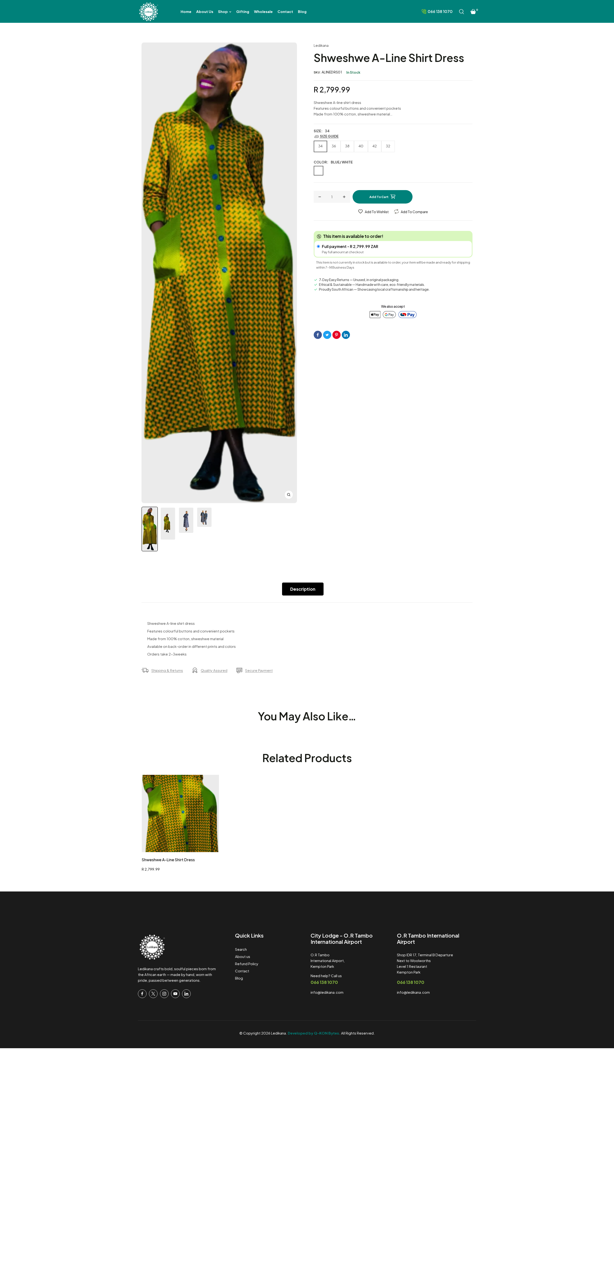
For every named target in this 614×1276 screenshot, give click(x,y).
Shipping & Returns (167, 670)
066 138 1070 (324, 982)
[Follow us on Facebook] (142, 994)
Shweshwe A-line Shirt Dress (168, 859)
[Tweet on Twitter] (327, 335)
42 (374, 146)
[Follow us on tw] (153, 994)
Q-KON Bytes (326, 1033)
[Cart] (473, 11)
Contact (242, 971)
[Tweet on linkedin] (346, 335)
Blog (239, 978)
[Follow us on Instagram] (164, 994)
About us (242, 956)
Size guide (329, 136)
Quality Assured (214, 670)
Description (302, 589)
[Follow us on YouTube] (175, 994)
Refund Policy (246, 963)
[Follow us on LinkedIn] (186, 994)
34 (320, 146)
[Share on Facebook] (318, 335)
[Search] (461, 11)
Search (241, 949)
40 (361, 146)
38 (347, 146)
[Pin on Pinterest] (336, 335)
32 (388, 146)
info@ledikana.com (327, 992)
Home (149, 31)
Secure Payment (259, 670)
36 (334, 146)
